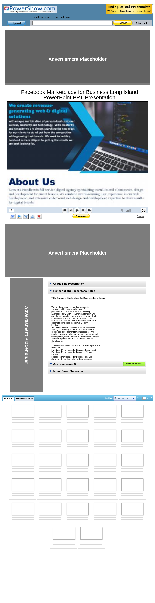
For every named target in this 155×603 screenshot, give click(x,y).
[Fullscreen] (143, 210)
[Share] (134, 216)
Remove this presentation (13, 216)
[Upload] (16, 23)
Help (35, 17)
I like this (32, 216)
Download (81, 216)
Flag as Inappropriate (19, 216)
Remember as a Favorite (39, 216)
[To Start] (64, 210)
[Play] (77, 210)
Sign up (59, 17)
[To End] (89, 210)
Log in (68, 17)
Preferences (46, 17)
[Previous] (71, 210)
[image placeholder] (23, 411)
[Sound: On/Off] (122, 210)
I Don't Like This (26, 216)
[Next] (83, 210)
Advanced (141, 23)
